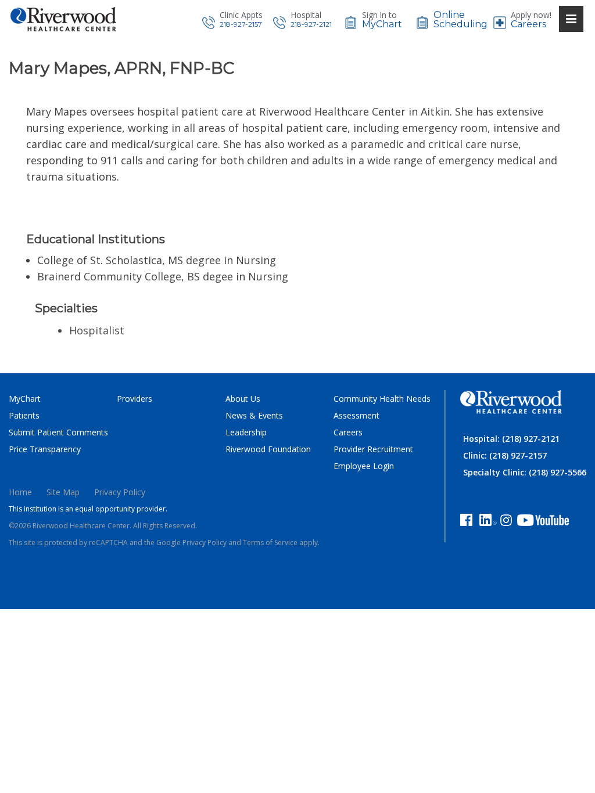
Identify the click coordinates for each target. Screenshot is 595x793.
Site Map (63, 492)
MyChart (382, 24)
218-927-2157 (241, 24)
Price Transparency (45, 449)
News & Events (254, 415)
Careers (528, 24)
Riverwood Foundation (268, 449)
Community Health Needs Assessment (382, 407)
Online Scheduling (460, 19)
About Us (242, 398)
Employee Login (364, 465)
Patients (24, 415)
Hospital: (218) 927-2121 (511, 438)
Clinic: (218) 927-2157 (505, 455)
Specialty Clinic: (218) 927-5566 (524, 472)
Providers (134, 398)
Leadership (246, 432)
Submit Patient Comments (58, 432)
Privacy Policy (119, 492)
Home (20, 492)
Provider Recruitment (373, 449)
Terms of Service (270, 542)
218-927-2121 (311, 24)
